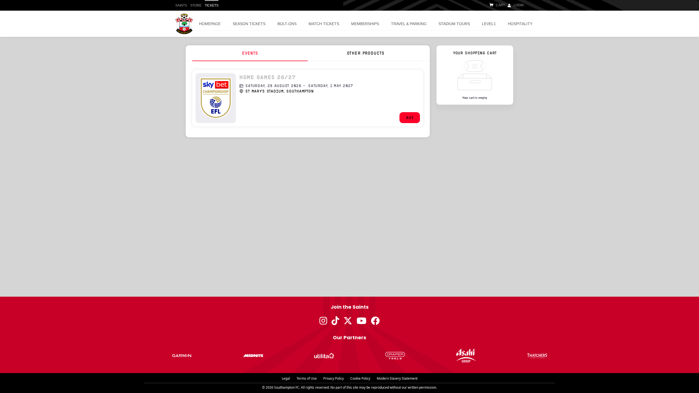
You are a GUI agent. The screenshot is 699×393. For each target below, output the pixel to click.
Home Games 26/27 (267, 77)
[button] (409, 117)
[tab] (250, 53)
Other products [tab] (365, 52)
